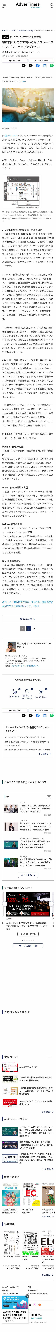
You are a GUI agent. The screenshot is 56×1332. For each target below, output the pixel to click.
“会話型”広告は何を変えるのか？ (10, 1211)
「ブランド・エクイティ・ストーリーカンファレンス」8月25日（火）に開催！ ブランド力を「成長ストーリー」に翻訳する (36, 1131)
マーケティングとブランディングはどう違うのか (25, 737)
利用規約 (5, 1290)
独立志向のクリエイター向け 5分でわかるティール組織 (27, 749)
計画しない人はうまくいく (30, 1258)
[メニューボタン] (4, 5)
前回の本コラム (10, 135)
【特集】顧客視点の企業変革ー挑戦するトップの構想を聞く (35, 1079)
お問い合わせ (32, 1290)
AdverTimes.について (10, 1287)
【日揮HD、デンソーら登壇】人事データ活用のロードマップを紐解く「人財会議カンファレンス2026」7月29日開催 (36, 1159)
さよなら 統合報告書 (11, 1256)
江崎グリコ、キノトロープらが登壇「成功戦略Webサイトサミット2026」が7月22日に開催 (36, 1144)
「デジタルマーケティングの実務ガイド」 (24, 666)
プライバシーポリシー (10, 1293)
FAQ (29, 1287)
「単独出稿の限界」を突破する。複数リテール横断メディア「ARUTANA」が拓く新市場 (36, 1090)
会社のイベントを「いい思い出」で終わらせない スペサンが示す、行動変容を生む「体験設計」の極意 (35, 826)
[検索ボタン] (52, 5)
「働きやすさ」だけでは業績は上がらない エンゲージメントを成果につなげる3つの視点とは (35, 808)
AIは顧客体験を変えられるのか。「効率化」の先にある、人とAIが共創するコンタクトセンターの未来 (36, 862)
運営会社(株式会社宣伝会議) (38, 1293)
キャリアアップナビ (28, 1067)
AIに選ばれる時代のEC (28, 1211)
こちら (23, 81)
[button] (24, 65)
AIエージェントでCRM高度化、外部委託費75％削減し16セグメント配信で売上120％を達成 (27, 926)
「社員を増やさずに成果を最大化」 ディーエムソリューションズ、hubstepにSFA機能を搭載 (36, 844)
